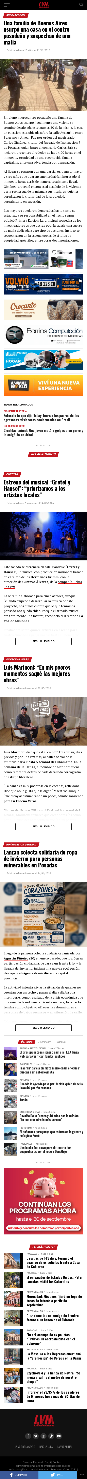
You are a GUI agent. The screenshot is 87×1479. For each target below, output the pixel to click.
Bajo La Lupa (46, 1447)
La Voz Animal (64, 1447)
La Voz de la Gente (25, 1447)
